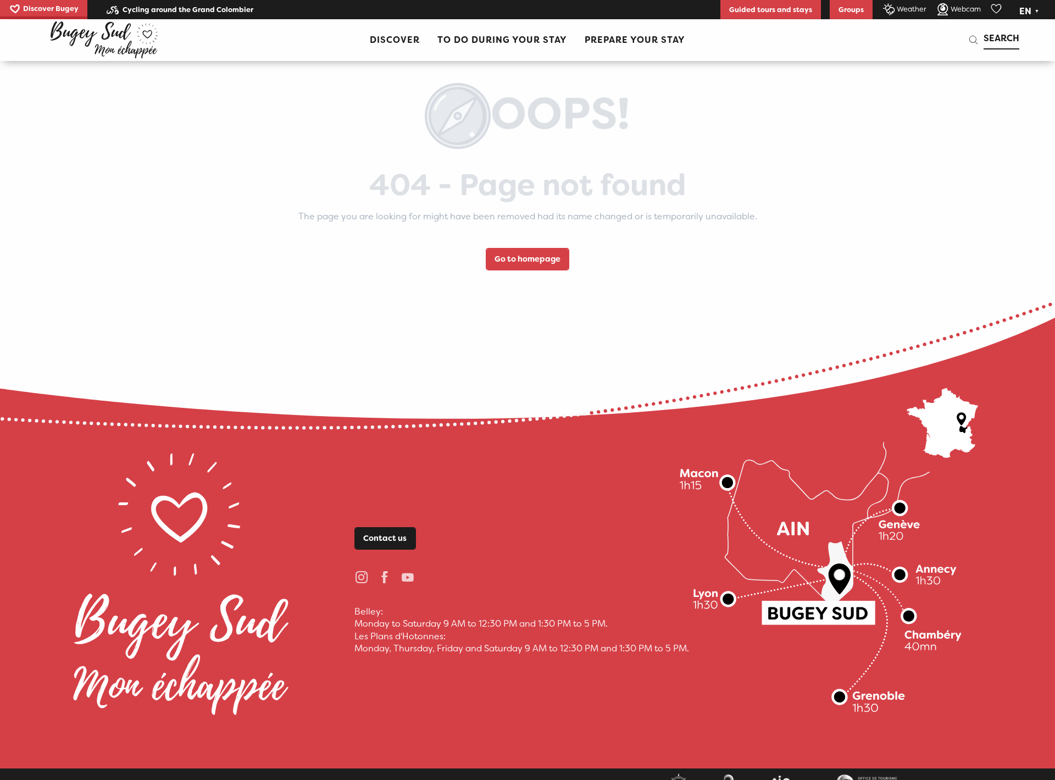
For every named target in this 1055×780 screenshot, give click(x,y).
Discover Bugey (51, 8)
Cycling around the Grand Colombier (188, 9)
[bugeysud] (104, 40)
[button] (1030, 11)
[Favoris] (997, 9)
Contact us (385, 538)
